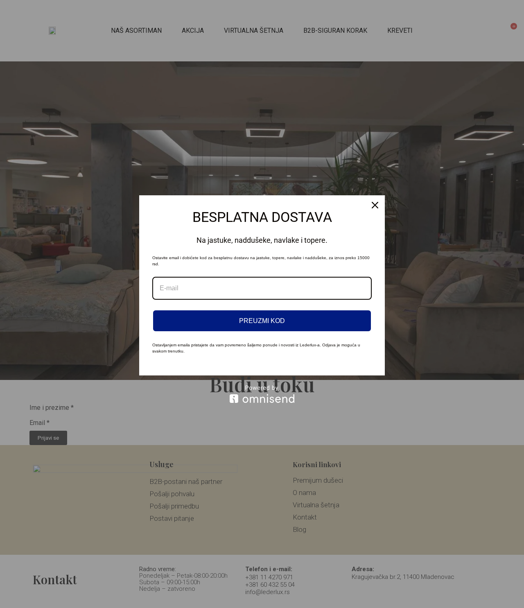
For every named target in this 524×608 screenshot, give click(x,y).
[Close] (375, 205)
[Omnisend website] (262, 394)
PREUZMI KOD (262, 320)
